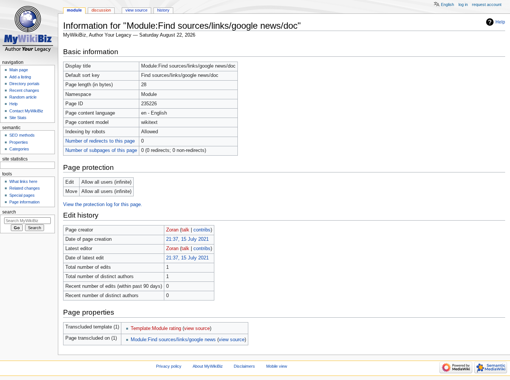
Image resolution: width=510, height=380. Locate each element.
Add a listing (20, 77)
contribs (202, 230)
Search (9, 212)
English (447, 4)
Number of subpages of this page (101, 150)
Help (500, 22)
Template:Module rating (156, 328)
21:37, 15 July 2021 (187, 239)
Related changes (24, 188)
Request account (486, 4)
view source (197, 328)
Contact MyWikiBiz (26, 111)
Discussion (101, 10)
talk (185, 230)
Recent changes (24, 90)
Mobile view (276, 366)
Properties (18, 142)
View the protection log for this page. (102, 204)
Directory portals (24, 83)
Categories (19, 149)
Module (74, 10)
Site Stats (18, 117)
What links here (23, 181)
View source (136, 10)
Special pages (22, 195)
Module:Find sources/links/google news (173, 339)
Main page (18, 70)
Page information (24, 202)
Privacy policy (168, 366)
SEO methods (22, 135)
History (163, 10)
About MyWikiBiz (208, 366)
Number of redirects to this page (100, 141)
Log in (463, 4)
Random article (23, 97)
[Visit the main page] (29, 29)
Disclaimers (244, 366)
